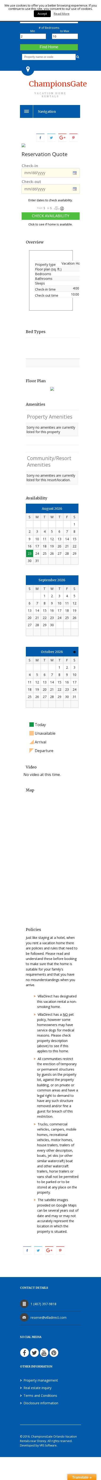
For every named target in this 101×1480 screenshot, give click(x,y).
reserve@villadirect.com (48, 1317)
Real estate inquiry (37, 1388)
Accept (42, 13)
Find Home (49, 47)
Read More (62, 13)
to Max (64, 31)
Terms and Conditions (40, 1395)
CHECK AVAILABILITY (50, 215)
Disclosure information (40, 1403)
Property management (40, 1380)
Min (32, 31)
